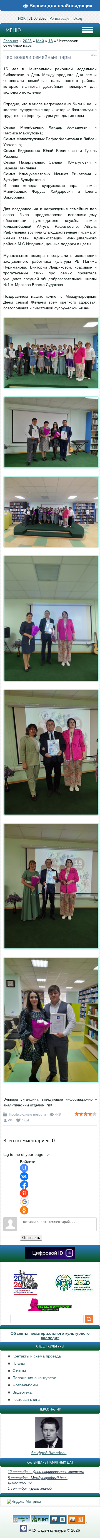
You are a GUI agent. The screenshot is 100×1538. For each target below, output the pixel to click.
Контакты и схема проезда (36, 1356)
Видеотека (22, 1392)
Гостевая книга (26, 1399)
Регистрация (59, 18)
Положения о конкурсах (34, 1378)
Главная (10, 41)
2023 (27, 41)
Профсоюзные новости (27, 1114)
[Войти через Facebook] (24, 1185)
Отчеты (19, 1370)
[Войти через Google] (24, 1201)
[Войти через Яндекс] (24, 1193)
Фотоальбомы (25, 1385)
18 (50, 41)
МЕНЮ (13, 30)
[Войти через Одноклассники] (24, 1210)
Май (40, 41)
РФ (10, 1120)
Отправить (31, 1238)
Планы (18, 1363)
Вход (77, 18)
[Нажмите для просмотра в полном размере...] (51, 393)
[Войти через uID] (24, 1168)
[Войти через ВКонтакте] (24, 1176)
